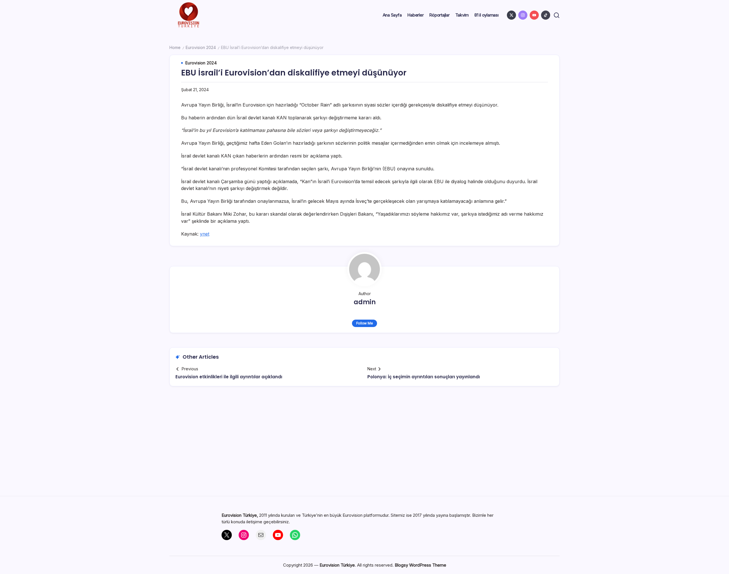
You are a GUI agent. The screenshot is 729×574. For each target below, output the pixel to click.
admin (365, 302)
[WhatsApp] (295, 535)
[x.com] (511, 15)
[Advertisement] (364, 443)
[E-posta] (261, 535)
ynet (204, 234)
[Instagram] (244, 535)
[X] (227, 535)
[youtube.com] (534, 15)
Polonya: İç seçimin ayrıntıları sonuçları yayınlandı (423, 377)
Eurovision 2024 (201, 47)
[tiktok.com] (545, 15)
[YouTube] (278, 535)
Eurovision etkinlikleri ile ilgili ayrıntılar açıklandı (228, 377)
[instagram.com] (522, 15)
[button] (557, 15)
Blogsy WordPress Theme (420, 565)
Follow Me (364, 323)
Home (175, 47)
